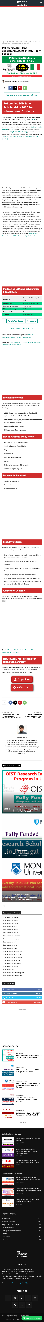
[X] (15, 88)
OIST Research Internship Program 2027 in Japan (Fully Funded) (22, 810)
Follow (38, 993)
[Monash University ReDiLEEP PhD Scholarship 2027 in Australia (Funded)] (22, 880)
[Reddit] (35, 1298)
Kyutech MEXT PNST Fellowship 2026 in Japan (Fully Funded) (33, 716)
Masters (5, 129)
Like (39, 989)
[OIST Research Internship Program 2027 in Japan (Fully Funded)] (22, 791)
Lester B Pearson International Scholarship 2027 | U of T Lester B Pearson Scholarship (26, 1151)
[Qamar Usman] (3, 81)
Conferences (20, 1110)
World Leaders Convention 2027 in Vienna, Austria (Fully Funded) (28, 1114)
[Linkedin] (21, 1298)
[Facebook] (10, 88)
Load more (21, 1122)
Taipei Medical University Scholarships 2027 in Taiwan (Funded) (26, 1099)
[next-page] (6, 906)
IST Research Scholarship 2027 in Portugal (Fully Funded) (22, 854)
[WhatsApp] (25, 88)
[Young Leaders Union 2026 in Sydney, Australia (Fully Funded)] (8, 1203)
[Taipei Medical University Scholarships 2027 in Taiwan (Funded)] (8, 1099)
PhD (12, 129)
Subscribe (37, 1002)
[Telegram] (15, 1305)
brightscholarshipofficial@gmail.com (22, 1283)
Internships (21, 806)
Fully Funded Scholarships (23, 41)
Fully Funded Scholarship (18, 132)
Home (4, 41)
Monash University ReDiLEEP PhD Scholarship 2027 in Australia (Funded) (22, 899)
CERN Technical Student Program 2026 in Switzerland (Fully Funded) (11, 716)
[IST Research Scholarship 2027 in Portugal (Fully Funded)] (22, 836)
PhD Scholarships (22, 894)
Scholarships (10, 41)
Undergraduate (36, 127)
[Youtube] (29, 1305)
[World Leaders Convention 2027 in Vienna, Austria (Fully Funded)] (8, 1113)
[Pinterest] (20, 88)
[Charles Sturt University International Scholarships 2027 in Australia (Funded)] (8, 1192)
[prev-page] (3, 906)
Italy (33, 120)
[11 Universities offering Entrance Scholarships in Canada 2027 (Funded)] (8, 1163)
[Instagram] (15, 1298)
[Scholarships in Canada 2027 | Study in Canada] (8, 1141)
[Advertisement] (22, 23)
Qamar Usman (12, 81)
